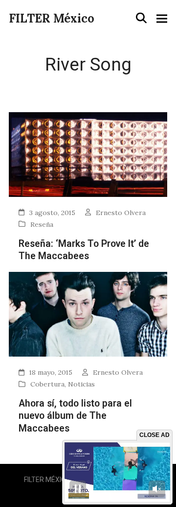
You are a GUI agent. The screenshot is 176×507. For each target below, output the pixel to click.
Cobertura (47, 384)
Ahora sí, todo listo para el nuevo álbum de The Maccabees (75, 416)
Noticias (81, 384)
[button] (141, 18)
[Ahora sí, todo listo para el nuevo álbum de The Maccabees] (88, 313)
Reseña (41, 224)
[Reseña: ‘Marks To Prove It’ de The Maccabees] (88, 153)
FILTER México (51, 18)
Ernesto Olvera (121, 212)
